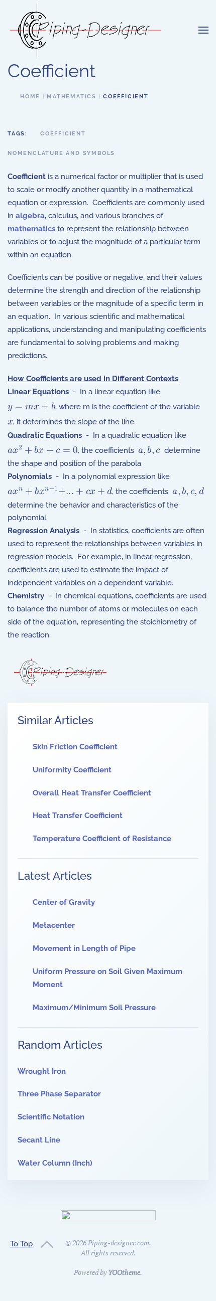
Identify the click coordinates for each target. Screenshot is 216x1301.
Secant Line (39, 1140)
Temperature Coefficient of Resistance (102, 838)
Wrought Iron (42, 1071)
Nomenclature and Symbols (61, 153)
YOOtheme (124, 1272)
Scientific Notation (51, 1116)
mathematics (31, 228)
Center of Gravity (64, 902)
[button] (203, 30)
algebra (30, 215)
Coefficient (63, 133)
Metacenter (54, 925)
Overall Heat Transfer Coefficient (92, 792)
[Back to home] (85, 30)
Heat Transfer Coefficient (78, 815)
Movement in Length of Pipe (84, 948)
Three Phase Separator (59, 1093)
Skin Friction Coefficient (75, 746)
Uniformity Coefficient (72, 769)
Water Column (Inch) (55, 1163)
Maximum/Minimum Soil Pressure (94, 1007)
